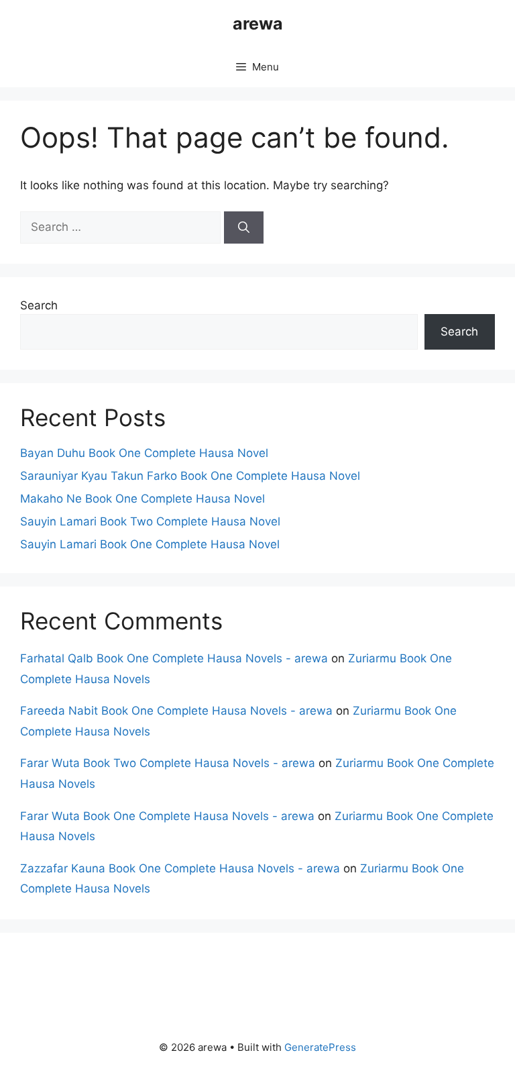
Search (39, 305)
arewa (258, 23)
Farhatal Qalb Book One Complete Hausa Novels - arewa (174, 658)
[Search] (244, 227)
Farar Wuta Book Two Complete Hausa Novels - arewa (167, 763)
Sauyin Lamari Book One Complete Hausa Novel (150, 544)
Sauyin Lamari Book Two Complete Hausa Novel (150, 521)
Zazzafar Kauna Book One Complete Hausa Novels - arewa (180, 868)
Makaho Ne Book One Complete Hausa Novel (142, 498)
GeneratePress (320, 1047)
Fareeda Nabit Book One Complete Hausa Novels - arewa (176, 710)
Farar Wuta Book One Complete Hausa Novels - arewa (167, 816)
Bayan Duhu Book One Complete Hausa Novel (144, 453)
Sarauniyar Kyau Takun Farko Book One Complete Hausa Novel (190, 475)
